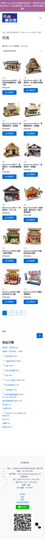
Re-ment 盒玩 (7, 397)
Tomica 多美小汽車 (12, 380)
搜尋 (4, 331)
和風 (4, 416)
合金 (7, 366)
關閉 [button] (22, 9)
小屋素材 (5, 408)
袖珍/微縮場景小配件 (10, 401)
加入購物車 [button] (9, 92)
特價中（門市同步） (10, 351)
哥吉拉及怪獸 (10, 371)
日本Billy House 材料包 (14, 413)
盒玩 (7, 375)
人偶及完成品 (10, 361)
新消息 (22, 494)
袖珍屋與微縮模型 (12, 395)
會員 (22, 500)
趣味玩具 (5, 427)
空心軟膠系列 (10, 385)
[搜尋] (40, 335)
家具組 (5, 405)
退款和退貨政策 (22, 502)
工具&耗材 (9, 390)
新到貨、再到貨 (8, 348)
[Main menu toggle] (40, 18)
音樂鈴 (5, 423)
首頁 (3, 32)
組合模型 (8, 356)
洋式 (4, 419)
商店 (22, 497)
